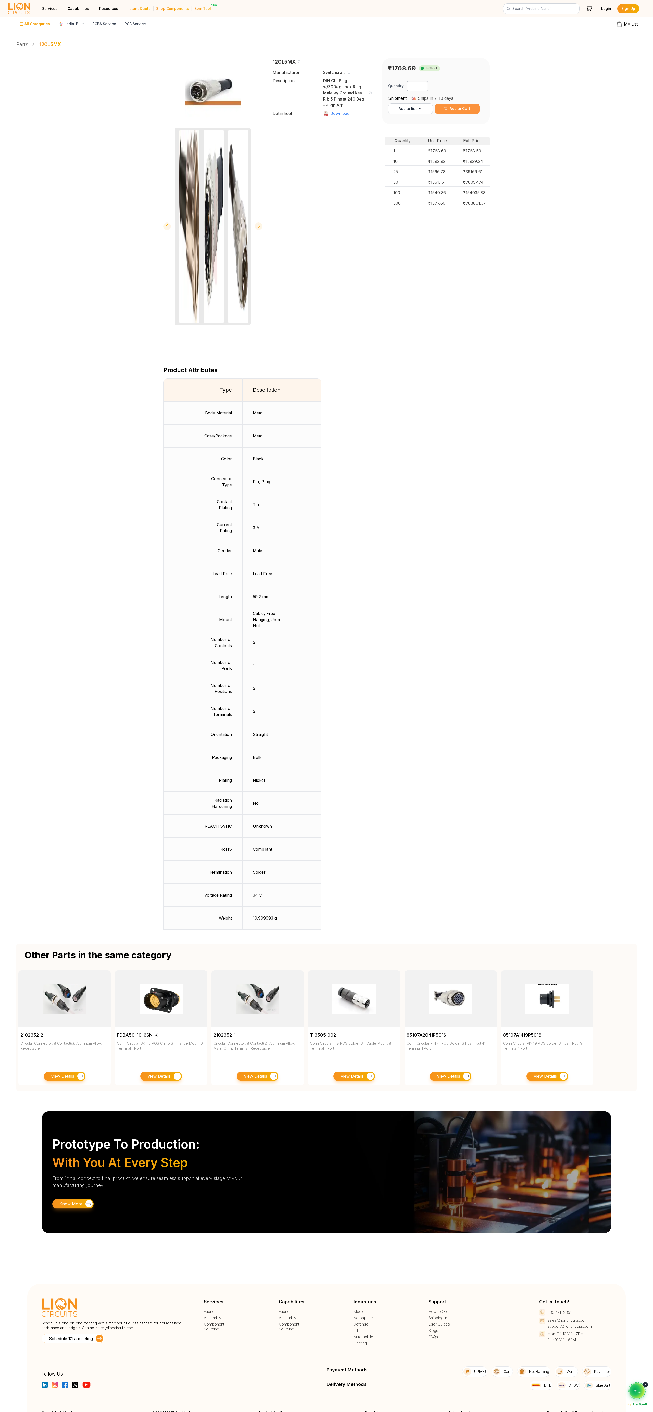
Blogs (433, 1330)
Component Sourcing (214, 1326)
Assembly (212, 1318)
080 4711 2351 (559, 1312)
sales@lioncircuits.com (115, 1328)
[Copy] (299, 62)
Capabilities (78, 8)
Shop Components (172, 8)
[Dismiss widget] (645, 1384)
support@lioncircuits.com (569, 1326)
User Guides (439, 1324)
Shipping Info (440, 1318)
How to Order (440, 1311)
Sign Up (628, 8)
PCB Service (135, 24)
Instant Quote (138, 8)
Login (606, 8)
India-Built (74, 24)
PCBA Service (104, 24)
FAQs (433, 1337)
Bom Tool (202, 8)
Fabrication (213, 1311)
